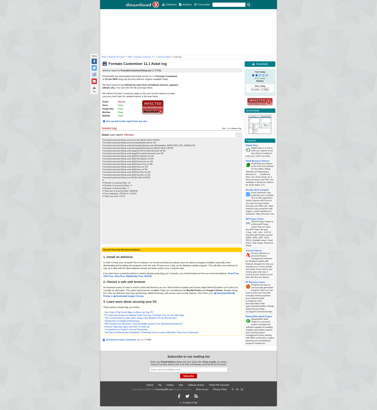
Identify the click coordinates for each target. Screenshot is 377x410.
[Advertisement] (188, 32)
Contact (170, 385)
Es (242, 389)
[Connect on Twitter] (187, 397)
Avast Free (233, 273)
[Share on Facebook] (94, 61)
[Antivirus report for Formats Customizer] (153, 114)
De (237, 389)
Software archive (196, 385)
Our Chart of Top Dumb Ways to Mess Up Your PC (129, 312)
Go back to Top (190, 402)
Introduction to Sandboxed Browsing (122, 321)
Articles (187, 4)
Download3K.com (164, 389)
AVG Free (108, 276)
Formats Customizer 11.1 (144, 57)
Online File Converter (219, 385)
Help (181, 385)
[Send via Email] (94, 81)
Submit (149, 385)
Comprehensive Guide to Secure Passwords (126, 329)
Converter (204, 4)
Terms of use (202, 389)
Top (159, 385)
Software (171, 4)
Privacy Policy (220, 389)
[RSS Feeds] (196, 397)
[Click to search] (249, 4)
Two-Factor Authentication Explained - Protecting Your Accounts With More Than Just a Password (151, 332)
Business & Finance (117, 57)
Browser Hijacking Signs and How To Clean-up (127, 326)
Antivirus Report (164, 57)
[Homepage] (143, 4)
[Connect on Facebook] (179, 397)
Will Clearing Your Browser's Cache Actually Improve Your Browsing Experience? (144, 323)
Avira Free (119, 276)
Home (104, 57)
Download (262, 64)
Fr (233, 389)
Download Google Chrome (130, 296)
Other (129, 57)
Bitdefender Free (134, 276)
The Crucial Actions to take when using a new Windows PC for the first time (141, 318)
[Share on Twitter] (94, 68)
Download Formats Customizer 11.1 (124, 339)
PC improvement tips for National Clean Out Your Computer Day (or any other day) (144, 315)
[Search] (248, 5)
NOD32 (148, 276)
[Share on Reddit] (94, 74)
